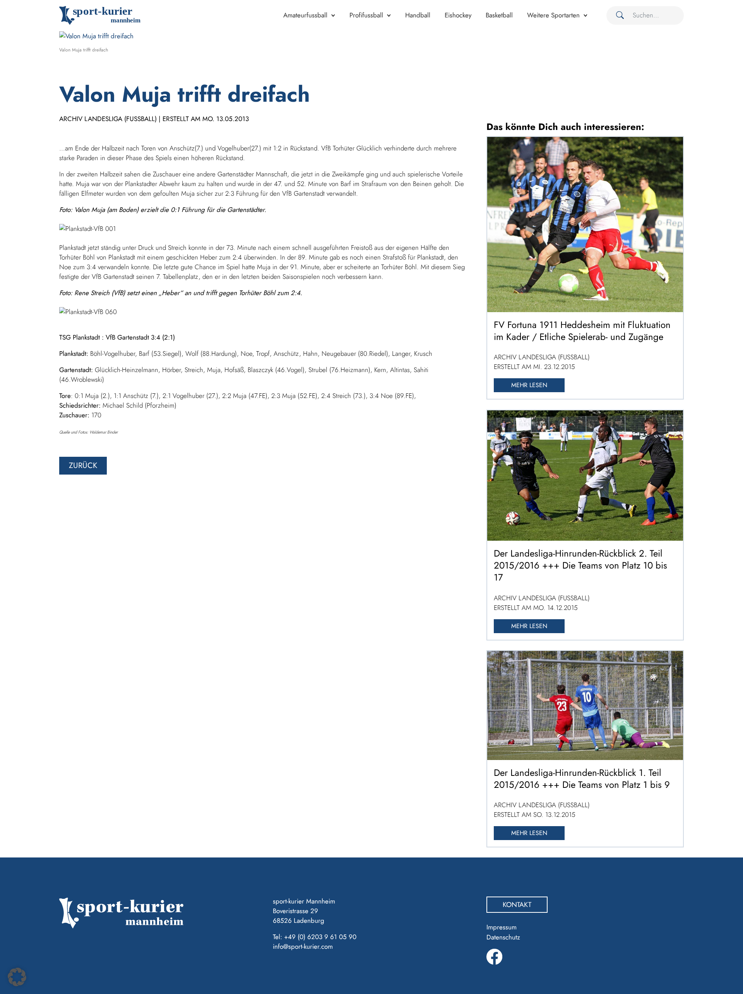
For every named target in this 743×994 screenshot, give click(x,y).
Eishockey (458, 15)
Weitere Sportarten (553, 15)
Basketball (499, 15)
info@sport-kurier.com (303, 946)
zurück (83, 465)
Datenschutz (503, 937)
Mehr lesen (529, 385)
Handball (417, 15)
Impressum (501, 927)
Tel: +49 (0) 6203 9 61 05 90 (314, 936)
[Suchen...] (617, 15)
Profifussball (366, 15)
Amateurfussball (305, 15)
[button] (17, 977)
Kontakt (517, 905)
